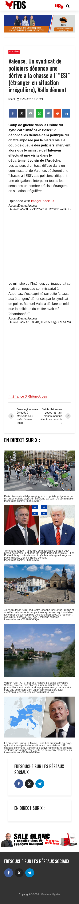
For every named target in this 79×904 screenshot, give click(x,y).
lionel (11, 99)
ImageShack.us (42, 201)
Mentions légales (50, 894)
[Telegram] (39, 783)
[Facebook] (18, 783)
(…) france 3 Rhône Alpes (27, 396)
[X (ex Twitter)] (29, 783)
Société (14, 51)
